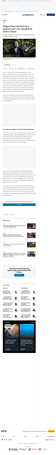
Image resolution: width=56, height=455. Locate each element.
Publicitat (25, 436)
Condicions (33, 443)
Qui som (14, 436)
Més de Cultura (6, 220)
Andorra (17, 11)
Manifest (2, 436)
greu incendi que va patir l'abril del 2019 (15, 134)
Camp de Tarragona (30, 11)
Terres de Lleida (36, 11)
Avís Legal (29, 443)
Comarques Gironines (22, 11)
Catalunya (5, 11)
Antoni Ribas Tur (7, 64)
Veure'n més (32, 322)
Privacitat (25, 443)
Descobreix (7, 322)
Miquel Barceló (6, 214)
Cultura (4, 18)
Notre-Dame (12, 214)
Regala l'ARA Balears (51, 436)
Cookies (37, 443)
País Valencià (13, 11)
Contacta (37, 436)
